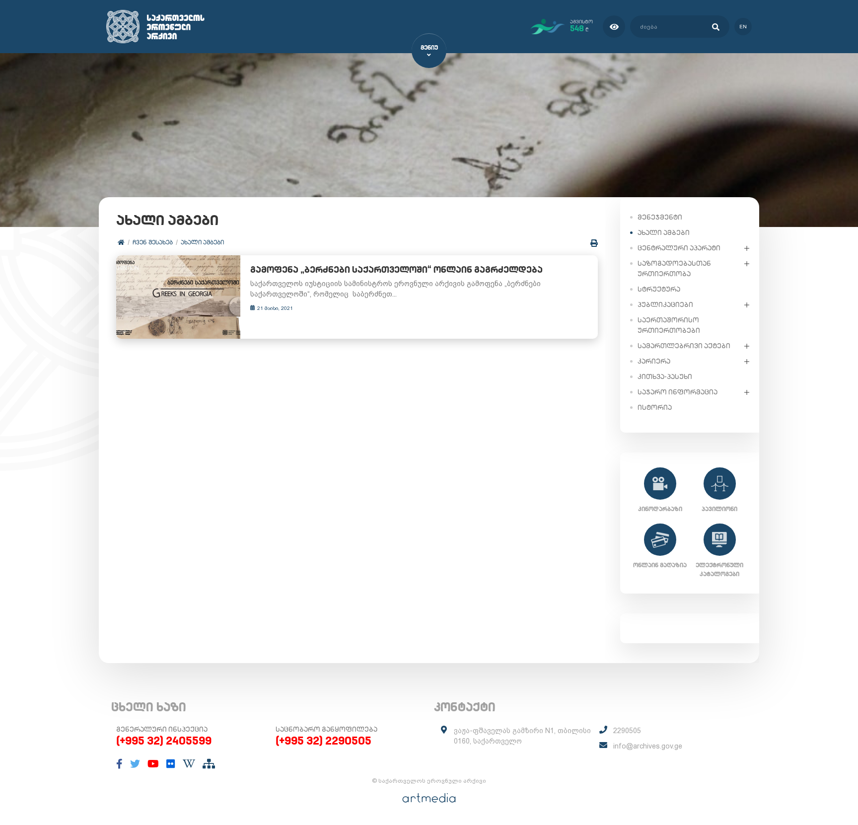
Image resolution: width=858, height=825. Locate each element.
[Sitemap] (209, 763)
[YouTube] (153, 763)
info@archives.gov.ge (647, 746)
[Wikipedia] (189, 763)
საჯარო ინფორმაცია (677, 391)
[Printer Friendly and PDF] (594, 243)
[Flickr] (170, 763)
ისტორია (655, 407)
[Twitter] (135, 763)
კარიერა (654, 361)
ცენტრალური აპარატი (679, 247)
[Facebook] (119, 763)
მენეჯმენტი (660, 217)
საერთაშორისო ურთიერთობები (669, 325)
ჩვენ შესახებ (153, 242)
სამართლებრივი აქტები (684, 345)
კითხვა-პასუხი (665, 376)
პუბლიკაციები (665, 304)
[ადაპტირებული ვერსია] (614, 26)
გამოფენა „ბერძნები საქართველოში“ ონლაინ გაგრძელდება (396, 269)
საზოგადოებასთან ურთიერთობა (674, 268)
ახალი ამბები (202, 242)
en (743, 26)
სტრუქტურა (659, 289)
